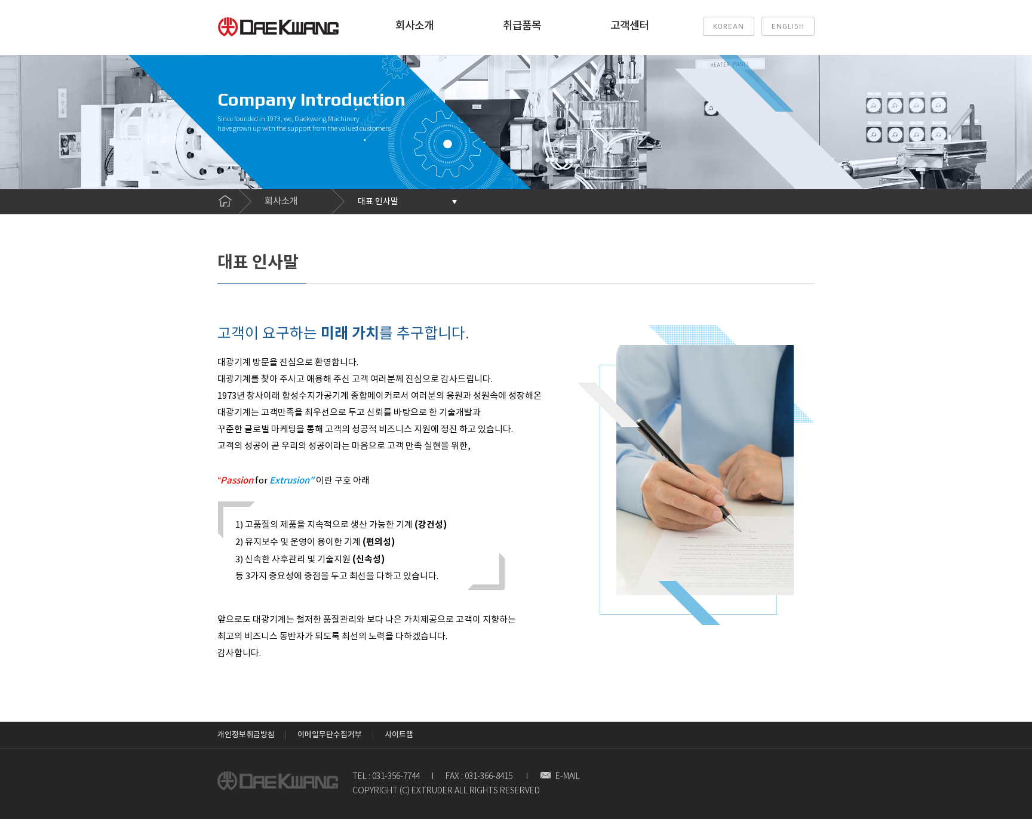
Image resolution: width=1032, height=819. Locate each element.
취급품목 (522, 26)
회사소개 (414, 26)
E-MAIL (567, 776)
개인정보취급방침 (246, 735)
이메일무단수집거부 (329, 735)
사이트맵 (399, 735)
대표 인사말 (378, 202)
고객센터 (629, 26)
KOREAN (728, 26)
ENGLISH (788, 26)
